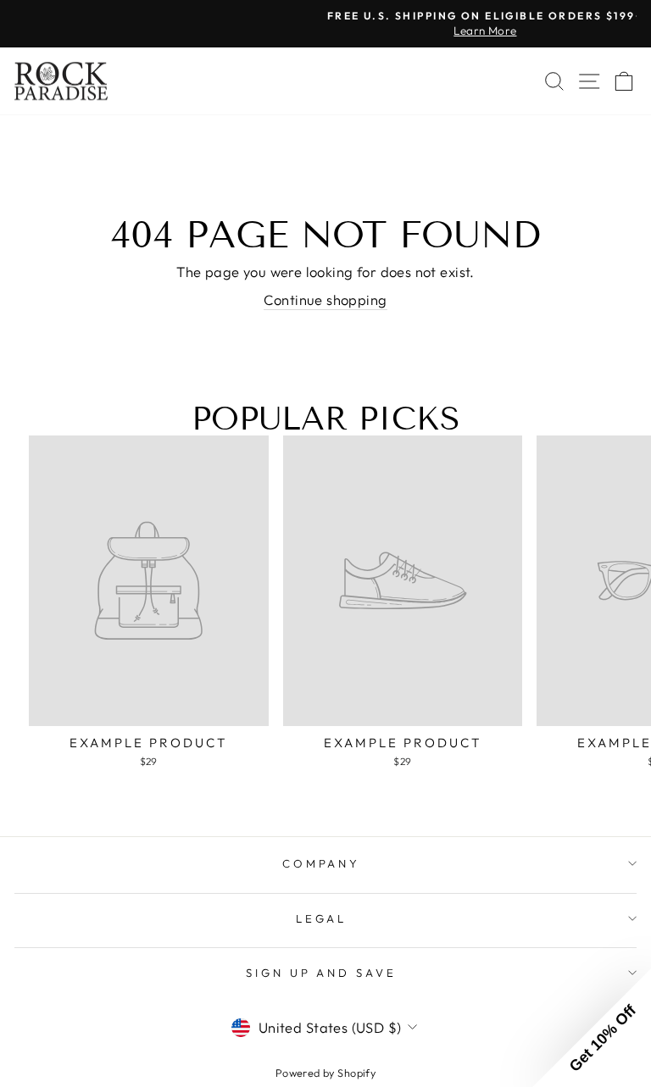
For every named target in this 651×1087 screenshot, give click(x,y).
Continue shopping (325, 299)
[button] (591, 1027)
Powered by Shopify (325, 1072)
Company (321, 863)
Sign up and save (322, 972)
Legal (322, 918)
